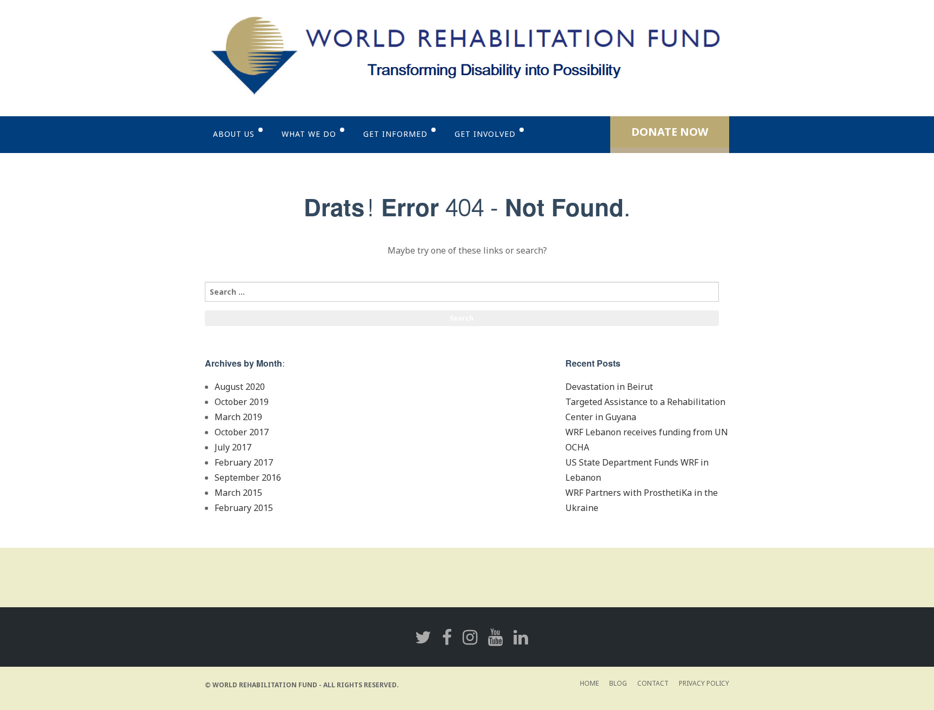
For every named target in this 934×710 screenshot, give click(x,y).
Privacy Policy (704, 683)
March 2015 (238, 493)
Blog (618, 683)
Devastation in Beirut (609, 387)
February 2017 (244, 462)
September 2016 (248, 477)
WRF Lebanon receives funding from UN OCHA (646, 439)
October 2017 (242, 432)
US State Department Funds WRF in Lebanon (637, 469)
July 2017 (233, 447)
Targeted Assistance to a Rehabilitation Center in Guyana (645, 409)
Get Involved (485, 134)
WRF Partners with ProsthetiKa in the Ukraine (641, 500)
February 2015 (244, 508)
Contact (653, 683)
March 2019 (238, 417)
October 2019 (242, 402)
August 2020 (240, 387)
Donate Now (669, 131)
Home (589, 683)
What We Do (309, 134)
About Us (234, 134)
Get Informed (395, 134)
